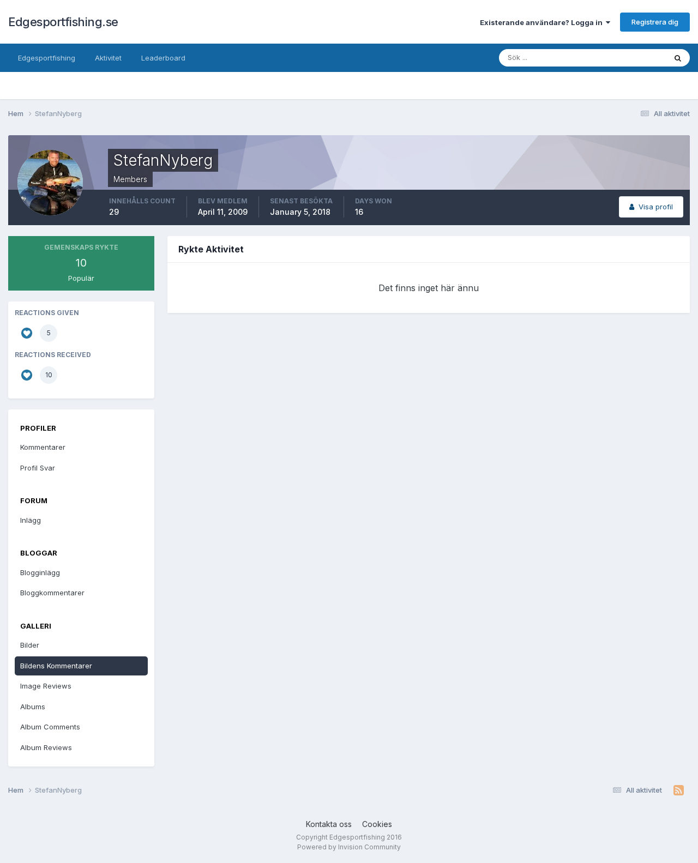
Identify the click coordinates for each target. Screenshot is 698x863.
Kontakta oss (329, 824)
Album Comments (50, 726)
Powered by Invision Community (349, 847)
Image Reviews (45, 685)
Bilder (29, 645)
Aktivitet (108, 57)
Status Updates (626, 57)
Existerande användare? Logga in (543, 22)
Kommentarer (42, 447)
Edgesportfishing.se (63, 22)
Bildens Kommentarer (56, 665)
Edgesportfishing (46, 57)
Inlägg (30, 520)
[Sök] (678, 58)
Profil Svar (37, 467)
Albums (32, 706)
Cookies (377, 824)
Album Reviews (46, 747)
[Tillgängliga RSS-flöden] (678, 790)
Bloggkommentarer (52, 592)
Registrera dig (654, 21)
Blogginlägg (40, 572)
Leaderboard (163, 57)
